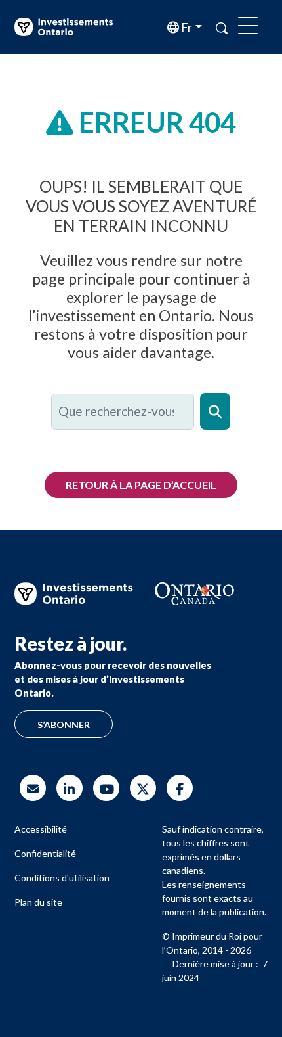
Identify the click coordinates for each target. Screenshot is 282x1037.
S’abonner (63, 724)
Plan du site (38, 902)
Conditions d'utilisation (62, 877)
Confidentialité (45, 853)
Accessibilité (40, 829)
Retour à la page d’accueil (141, 484)
